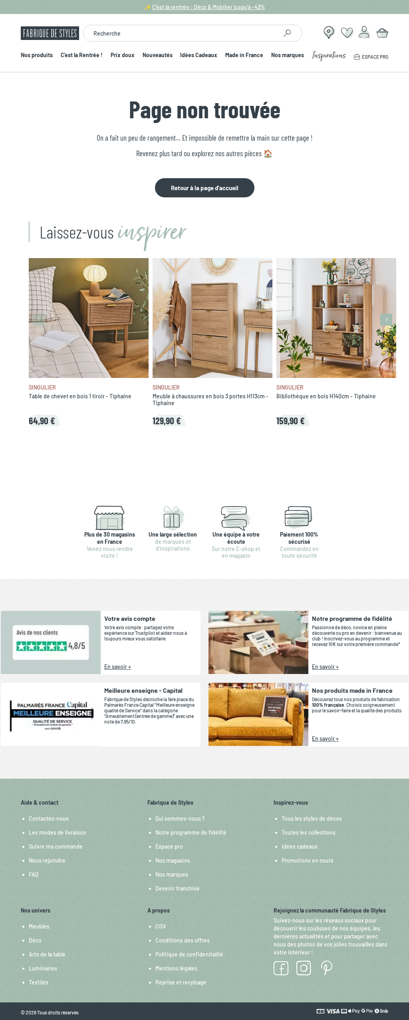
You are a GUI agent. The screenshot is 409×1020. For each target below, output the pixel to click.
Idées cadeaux (300, 846)
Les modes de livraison (57, 832)
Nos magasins (172, 860)
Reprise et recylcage (180, 982)
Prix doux (123, 55)
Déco (35, 940)
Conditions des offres (182, 940)
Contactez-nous (49, 818)
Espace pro (169, 846)
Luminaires (43, 968)
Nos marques (287, 55)
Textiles (38, 982)
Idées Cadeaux (198, 55)
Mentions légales (176, 968)
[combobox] (180, 33)
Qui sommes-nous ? (180, 818)
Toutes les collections (309, 832)
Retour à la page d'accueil (204, 187)
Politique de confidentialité (189, 954)
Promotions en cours (308, 860)
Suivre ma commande (56, 846)
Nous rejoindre (47, 860)
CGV (160, 926)
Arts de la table (47, 954)
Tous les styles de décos (312, 818)
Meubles (39, 926)
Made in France (244, 55)
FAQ (33, 874)
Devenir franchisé (177, 888)
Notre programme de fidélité (190, 832)
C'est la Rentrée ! (82, 55)
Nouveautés (158, 55)
